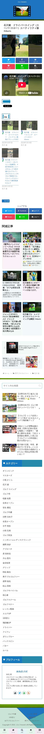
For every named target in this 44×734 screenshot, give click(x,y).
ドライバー (7, 627)
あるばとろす (22, 671)
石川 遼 (6, 201)
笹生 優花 (7, 508)
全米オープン (8, 503)
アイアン (6, 632)
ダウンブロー (8, 637)
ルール (5, 650)
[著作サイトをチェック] (15, 693)
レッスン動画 (8, 609)
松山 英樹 (7, 586)
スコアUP (7, 614)
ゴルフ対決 (7, 535)
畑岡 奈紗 (7, 544)
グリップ (6, 568)
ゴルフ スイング (9, 489)
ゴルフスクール (9, 600)
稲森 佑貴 (7, 498)
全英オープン (8, 521)
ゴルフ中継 (7, 512)
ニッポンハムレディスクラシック (17, 540)
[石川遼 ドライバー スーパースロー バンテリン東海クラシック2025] (10, 125)
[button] (35, 66)
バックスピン (8, 641)
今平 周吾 (7, 526)
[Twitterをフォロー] (19, 693)
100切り (6, 618)
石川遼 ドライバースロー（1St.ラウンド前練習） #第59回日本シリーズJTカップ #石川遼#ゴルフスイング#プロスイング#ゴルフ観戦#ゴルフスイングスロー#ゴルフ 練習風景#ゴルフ (11, 171)
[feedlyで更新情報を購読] (24, 693)
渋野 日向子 (8, 517)
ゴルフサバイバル (10, 591)
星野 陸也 (7, 581)
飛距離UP (7, 623)
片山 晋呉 (7, 558)
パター (5, 646)
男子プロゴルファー (11, 577)
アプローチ (7, 549)
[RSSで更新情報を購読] (28, 693)
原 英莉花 (7, 554)
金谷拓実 (6, 563)
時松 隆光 (7, 572)
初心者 (5, 595)
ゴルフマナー (8, 604)
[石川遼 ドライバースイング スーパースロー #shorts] (29, 125)
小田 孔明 (7, 531)
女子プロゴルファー (12, 721)
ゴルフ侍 (6, 494)
